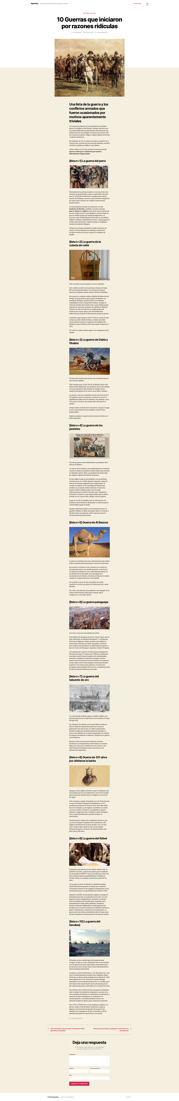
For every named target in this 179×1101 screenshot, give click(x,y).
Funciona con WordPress (67, 1097)
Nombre (71, 1068)
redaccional (78, 32)
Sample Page (137, 3)
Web (70, 1075)
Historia (80, 1018)
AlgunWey (34, 3)
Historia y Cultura (89, 13)
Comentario (72, 1054)
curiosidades (74, 1018)
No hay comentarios (102, 32)
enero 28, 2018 (89, 32)
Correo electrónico (95, 1068)
